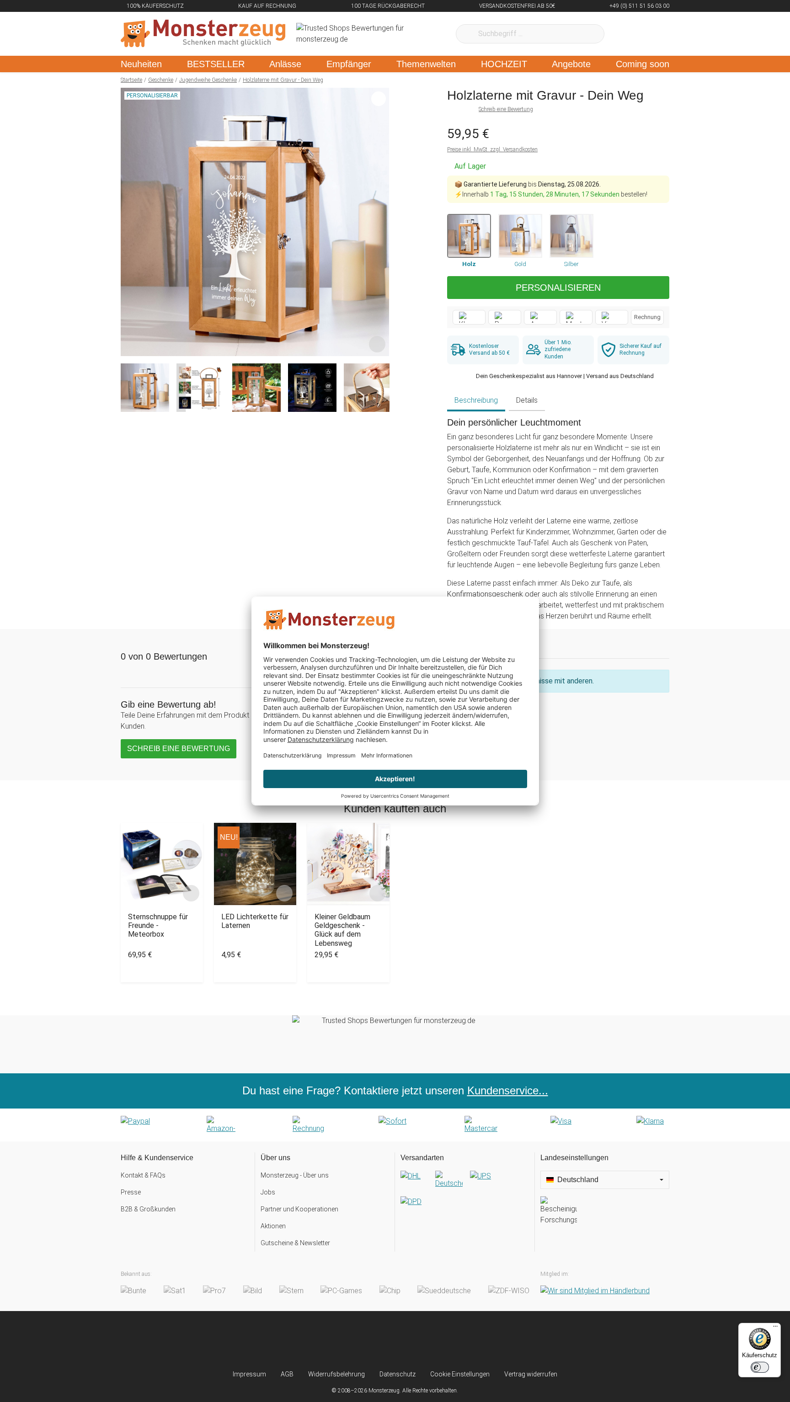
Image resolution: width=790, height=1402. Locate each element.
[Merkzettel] (623, 33)
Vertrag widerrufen (530, 1374)
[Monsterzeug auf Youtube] (449, 1340)
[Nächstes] (379, 222)
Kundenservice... (507, 1090)
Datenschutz (397, 1374)
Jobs (268, 1192)
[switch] (760, 1367)
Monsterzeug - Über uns (295, 1175)
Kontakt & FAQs (143, 1175)
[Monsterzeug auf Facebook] (377, 1340)
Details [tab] (527, 400)
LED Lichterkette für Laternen (254, 921)
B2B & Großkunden (148, 1209)
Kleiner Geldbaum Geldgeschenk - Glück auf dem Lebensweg (342, 930)
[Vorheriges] (130, 222)
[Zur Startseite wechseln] (203, 33)
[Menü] (775, 1328)
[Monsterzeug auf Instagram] (341, 1340)
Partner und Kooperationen (299, 1209)
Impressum (249, 1374)
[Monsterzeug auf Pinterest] (413, 1340)
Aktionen (273, 1226)
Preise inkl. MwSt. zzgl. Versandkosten (492, 149)
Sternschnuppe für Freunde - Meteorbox (158, 925)
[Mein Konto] (650, 33)
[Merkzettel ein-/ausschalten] (377, 344)
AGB (287, 1374)
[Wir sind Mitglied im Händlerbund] (595, 1291)
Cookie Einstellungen (460, 1374)
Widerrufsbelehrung (336, 1374)
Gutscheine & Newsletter (295, 1243)
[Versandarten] (464, 1196)
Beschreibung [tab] (476, 400)
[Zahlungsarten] (395, 1125)
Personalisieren (558, 288)
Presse (131, 1192)
